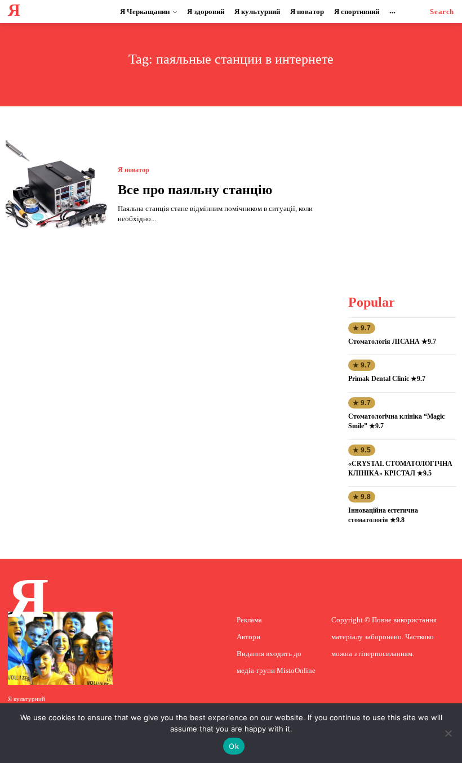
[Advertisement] (404, 196)
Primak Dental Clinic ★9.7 (386, 379)
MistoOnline (296, 670)
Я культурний (26, 699)
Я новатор (133, 170)
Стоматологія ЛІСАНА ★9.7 (392, 341)
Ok (234, 746)
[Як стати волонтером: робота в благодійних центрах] (60, 648)
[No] (448, 733)
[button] (442, 12)
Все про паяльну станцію (195, 189)
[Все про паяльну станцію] (56, 195)
